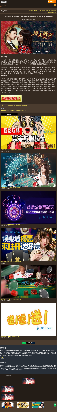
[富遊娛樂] (7, 389)
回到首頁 (31, 10)
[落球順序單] (38, 405)
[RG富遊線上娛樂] (7, 405)
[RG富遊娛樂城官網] (22, 405)
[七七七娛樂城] (28, 381)
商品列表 (36, 10)
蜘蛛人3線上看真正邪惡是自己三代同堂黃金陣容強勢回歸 (14, 106)
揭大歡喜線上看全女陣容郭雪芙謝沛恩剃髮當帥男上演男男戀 (48, 11)
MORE (2, 357)
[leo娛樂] (7, 397)
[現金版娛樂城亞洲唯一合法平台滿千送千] (3, 5)
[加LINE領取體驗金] (55, 404)
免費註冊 (50, 2)
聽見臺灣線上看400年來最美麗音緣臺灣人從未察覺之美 (13, 110)
